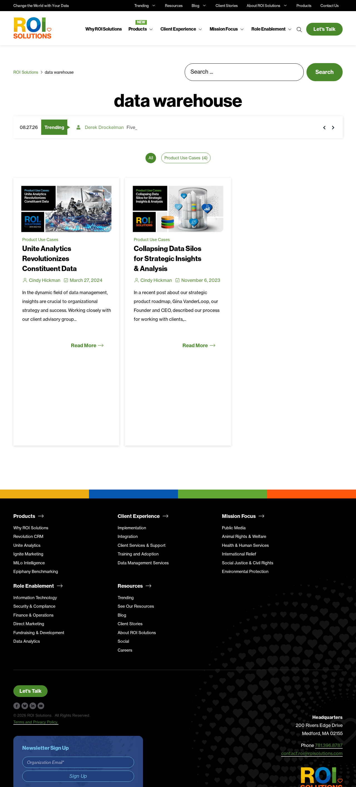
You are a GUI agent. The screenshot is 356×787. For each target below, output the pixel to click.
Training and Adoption (138, 554)
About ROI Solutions (263, 5)
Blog (195, 5)
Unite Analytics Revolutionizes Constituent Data (49, 258)
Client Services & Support (141, 545)
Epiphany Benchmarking (35, 571)
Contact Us (329, 5)
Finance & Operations (33, 615)
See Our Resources (136, 606)
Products (304, 5)
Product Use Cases (40, 239)
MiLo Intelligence (29, 562)
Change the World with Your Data (41, 5)
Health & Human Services (245, 545)
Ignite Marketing (28, 554)
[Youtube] (41, 705)
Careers (125, 650)
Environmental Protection (245, 571)
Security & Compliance (34, 606)
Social (123, 641)
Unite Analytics (27, 545)
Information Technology (35, 597)
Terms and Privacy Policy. (35, 722)
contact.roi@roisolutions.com (312, 753)
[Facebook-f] (16, 705)
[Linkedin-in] (32, 705)
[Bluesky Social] (24, 705)
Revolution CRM (28, 536)
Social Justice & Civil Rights (247, 562)
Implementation (132, 527)
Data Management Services (143, 562)
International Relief (239, 554)
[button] (141, 29)
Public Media (234, 527)
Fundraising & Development (38, 632)
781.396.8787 (329, 745)
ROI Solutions (25, 72)
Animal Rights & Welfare (244, 536)
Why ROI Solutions (30, 527)
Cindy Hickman (44, 280)
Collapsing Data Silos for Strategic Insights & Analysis (167, 258)
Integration (128, 536)
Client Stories (227, 5)
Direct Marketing (28, 623)
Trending (141, 5)
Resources (174, 5)
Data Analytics (26, 641)
